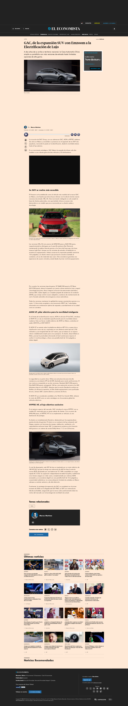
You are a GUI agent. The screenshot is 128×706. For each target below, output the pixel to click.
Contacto (53, 680)
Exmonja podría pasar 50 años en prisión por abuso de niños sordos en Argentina (53, 599)
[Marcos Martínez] (25, 127)
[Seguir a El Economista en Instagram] (104, 688)
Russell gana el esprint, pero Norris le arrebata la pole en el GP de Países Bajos (33, 623)
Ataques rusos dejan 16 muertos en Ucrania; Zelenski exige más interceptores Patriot (53, 647)
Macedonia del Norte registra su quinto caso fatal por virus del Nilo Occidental (74, 647)
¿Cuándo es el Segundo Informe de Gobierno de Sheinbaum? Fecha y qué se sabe (53, 623)
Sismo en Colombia (53, 34)
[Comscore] (100, 700)
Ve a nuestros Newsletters (89, 64)
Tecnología (27, 595)
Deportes (26, 571)
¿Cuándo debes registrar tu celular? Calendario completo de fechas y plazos (74, 623)
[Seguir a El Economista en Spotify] (100, 688)
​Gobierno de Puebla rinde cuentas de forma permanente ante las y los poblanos (94, 623)
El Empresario (37, 675)
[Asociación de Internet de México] (110, 700)
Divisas (96, 34)
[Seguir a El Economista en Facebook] (87, 688)
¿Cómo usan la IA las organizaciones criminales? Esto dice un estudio (32, 599)
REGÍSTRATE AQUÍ (95, 68)
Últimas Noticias (34, 34)
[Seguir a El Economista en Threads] (97, 691)
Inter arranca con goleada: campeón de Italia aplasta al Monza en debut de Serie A (33, 575)
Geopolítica (47, 595)
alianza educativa (75, 34)
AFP (66, 652)
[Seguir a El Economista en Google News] (93, 691)
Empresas (67, 620)
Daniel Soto (68, 579)
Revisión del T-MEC (64, 34)
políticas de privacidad (97, 682)
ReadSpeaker (67, 135)
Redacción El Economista (30, 579)
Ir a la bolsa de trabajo (35, 691)
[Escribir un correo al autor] (33, 522)
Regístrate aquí (87, 679)
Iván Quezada (28, 603)
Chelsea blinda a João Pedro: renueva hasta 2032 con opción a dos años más (93, 575)
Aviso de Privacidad (29, 680)
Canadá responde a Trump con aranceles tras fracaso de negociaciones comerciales (93, 599)
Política (46, 571)
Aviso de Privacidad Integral (42, 680)
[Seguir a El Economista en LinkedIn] (93, 688)
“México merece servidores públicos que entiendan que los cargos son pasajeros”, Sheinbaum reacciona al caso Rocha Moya (74, 599)
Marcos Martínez (36, 127)
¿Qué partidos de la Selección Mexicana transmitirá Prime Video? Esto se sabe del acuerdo (73, 575)
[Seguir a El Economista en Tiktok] (100, 691)
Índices (91, 34)
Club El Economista (47, 675)
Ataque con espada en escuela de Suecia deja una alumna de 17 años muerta (33, 647)
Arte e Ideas (67, 644)
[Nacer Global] (20, 687)
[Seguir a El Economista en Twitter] (90, 688)
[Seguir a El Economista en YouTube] (97, 688)
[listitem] (26, 134)
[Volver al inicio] (45, 672)
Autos (25, 39)
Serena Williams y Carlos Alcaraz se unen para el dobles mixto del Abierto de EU (94, 647)
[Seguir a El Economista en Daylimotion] (107, 688)
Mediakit (25, 678)
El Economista (29, 675)
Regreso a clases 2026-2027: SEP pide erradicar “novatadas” (52, 574)
